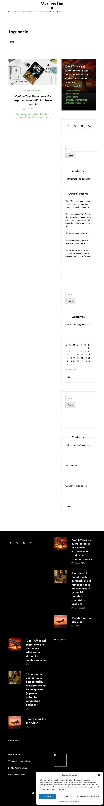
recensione (19, 117)
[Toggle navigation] (9, 17)
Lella (47, 114)
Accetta (47, 796)
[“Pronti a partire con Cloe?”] (60, 622)
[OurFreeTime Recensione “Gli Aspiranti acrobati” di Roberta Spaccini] (32, 72)
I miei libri (69, 506)
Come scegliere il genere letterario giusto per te (76, 242)
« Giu (67, 377)
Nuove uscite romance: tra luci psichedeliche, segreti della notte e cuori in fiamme (77, 253)
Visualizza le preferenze (88, 796)
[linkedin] (82, 126)
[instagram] (75, 126)
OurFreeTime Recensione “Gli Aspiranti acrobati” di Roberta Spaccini (33, 100)
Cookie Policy (64, 802)
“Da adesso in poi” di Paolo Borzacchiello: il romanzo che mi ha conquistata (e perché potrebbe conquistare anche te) (78, 82)
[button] (99, 775)
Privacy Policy (75, 802)
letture (80, 100)
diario (42, 114)
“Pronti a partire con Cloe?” (77, 233)
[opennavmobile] (94, 17)
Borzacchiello (71, 100)
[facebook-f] (68, 126)
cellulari (35, 114)
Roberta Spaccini (32, 117)
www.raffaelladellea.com (76, 486)
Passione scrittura (33, 90)
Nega (65, 796)
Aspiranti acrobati (23, 114)
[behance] (89, 126)
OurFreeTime (52, 6)
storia (48, 117)
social (43, 117)
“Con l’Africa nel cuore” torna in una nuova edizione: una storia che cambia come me (77, 204)
